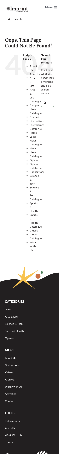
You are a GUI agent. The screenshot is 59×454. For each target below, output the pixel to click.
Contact (34, 117)
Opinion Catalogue (36, 166)
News (33, 148)
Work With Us (33, 246)
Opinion (34, 160)
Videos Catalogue (36, 236)
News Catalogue (36, 154)
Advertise (35, 74)
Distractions (37, 121)
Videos (34, 230)
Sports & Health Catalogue (36, 220)
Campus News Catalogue (36, 109)
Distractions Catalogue (37, 127)
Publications (37, 172)
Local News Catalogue (36, 140)
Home (33, 132)
